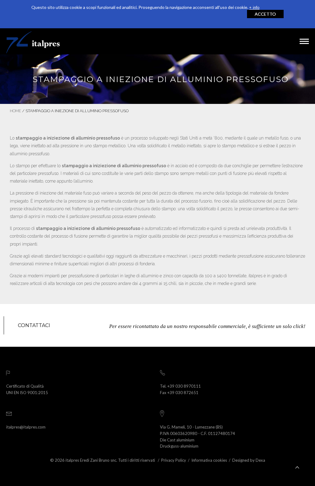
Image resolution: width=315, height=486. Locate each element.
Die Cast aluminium (177, 439)
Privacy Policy (173, 460)
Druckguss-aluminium (179, 446)
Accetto (265, 14)
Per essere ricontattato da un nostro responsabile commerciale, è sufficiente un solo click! (207, 326)
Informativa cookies (209, 460)
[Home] (33, 41)
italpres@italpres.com (26, 427)
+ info (254, 7)
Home (15, 111)
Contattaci (34, 325)
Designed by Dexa (248, 460)
